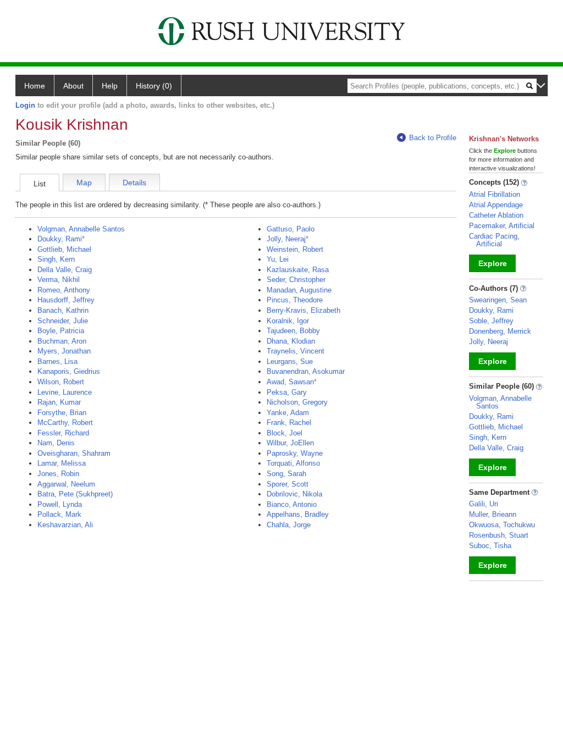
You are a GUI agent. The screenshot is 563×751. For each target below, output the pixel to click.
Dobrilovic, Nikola (294, 494)
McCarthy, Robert (65, 422)
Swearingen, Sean (498, 300)
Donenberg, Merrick (500, 331)
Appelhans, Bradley (298, 514)
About (73, 85)
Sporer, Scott (287, 484)
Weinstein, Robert (295, 249)
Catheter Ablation (496, 215)
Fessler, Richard (63, 433)
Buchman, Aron (61, 341)
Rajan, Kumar (59, 402)
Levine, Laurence (64, 392)
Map (84, 182)
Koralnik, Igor (288, 321)
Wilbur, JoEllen (290, 443)
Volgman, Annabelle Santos (81, 229)
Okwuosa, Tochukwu (502, 525)
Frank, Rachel (289, 422)
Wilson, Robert (60, 382)
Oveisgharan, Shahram (74, 453)
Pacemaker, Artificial (501, 226)
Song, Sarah (286, 474)
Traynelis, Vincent (295, 351)
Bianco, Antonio (292, 504)
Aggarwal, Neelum (66, 484)
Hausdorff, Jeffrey (66, 300)
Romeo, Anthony (63, 290)
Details (134, 182)
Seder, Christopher (296, 279)
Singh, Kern (56, 259)
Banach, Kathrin (63, 310)
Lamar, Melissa (61, 463)
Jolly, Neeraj (286, 239)
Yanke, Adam (288, 412)
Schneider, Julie (62, 321)
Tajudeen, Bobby (293, 331)
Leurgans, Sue (290, 361)
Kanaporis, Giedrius (68, 371)
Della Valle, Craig (64, 270)
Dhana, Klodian (291, 341)
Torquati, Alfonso (293, 463)
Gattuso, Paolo (290, 229)
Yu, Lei (278, 259)
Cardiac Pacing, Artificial (494, 240)
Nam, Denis (56, 443)
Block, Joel (284, 433)
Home (34, 85)
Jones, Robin (58, 474)
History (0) (154, 85)
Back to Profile (432, 138)
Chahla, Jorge (289, 525)
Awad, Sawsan (290, 382)
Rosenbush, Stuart (498, 535)
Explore (492, 263)
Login (25, 105)
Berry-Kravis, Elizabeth (303, 310)
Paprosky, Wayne (295, 453)
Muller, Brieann (492, 514)
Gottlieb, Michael (64, 249)
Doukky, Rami (59, 239)
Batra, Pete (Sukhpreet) (75, 494)
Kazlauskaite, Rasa (298, 270)
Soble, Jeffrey (491, 321)
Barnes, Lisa (57, 361)
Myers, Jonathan (64, 351)
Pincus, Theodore (295, 300)
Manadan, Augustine (299, 290)
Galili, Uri (483, 504)
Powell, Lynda (59, 504)
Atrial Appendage (496, 205)
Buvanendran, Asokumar (306, 371)
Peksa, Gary (287, 392)
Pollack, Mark (59, 514)
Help (110, 85)
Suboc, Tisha (490, 546)
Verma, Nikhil (58, 279)
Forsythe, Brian (61, 412)
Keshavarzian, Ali (65, 525)
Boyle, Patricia (60, 331)
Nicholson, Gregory (297, 402)
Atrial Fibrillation (494, 194)
